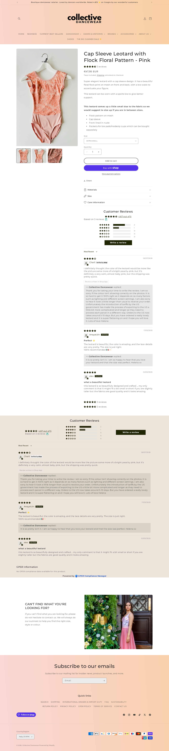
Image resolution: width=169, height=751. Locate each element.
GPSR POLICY (84, 706)
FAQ (107, 702)
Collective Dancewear (31, 745)
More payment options (111, 174)
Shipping (100, 75)
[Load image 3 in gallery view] (55, 156)
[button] (19, 18)
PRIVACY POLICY (68, 706)
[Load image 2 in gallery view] (39, 156)
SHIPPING (55, 702)
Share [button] (89, 181)
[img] (90, 258)
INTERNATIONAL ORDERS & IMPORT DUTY (82, 702)
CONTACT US (120, 706)
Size (85, 136)
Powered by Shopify (47, 745)
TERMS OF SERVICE (103, 706)
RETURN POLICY (50, 706)
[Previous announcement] (17, 2)
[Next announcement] (151, 2)
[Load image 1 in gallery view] (23, 156)
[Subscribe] (104, 681)
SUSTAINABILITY (118, 702)
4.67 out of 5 (124, 216)
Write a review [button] (118, 242)
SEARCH (44, 702)
